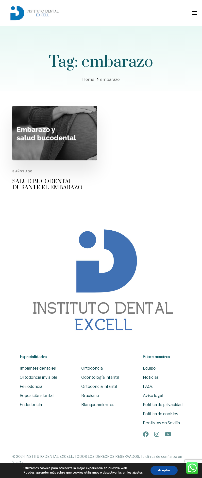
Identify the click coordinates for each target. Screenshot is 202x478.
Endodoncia (31, 404)
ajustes (137, 472)
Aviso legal (153, 395)
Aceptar (164, 470)
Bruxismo (90, 395)
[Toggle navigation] (165, 13)
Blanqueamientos (97, 404)
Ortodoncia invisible (38, 377)
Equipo (149, 368)
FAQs (148, 386)
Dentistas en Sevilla (161, 423)
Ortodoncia (92, 368)
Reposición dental (36, 395)
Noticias (151, 377)
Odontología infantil (100, 377)
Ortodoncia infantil (99, 386)
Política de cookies (160, 413)
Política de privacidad (163, 404)
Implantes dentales (38, 368)
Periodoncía (31, 386)
